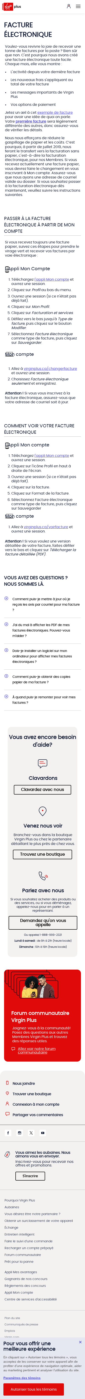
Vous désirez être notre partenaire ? (32, 1214)
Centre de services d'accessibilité (31, 1299)
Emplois (10, 1331)
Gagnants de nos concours (26, 1279)
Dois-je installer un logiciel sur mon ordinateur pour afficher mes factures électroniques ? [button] (42, 656)
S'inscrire (30, 1176)
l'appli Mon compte (51, 279)
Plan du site (12, 1318)
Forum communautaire (23, 1255)
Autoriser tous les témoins (34, 1389)
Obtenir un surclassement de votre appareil (39, 1221)
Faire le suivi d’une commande (29, 1241)
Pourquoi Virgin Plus (20, 1200)
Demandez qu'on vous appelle (43, 923)
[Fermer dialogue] (80, 1342)
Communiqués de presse (21, 1324)
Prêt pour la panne (19, 1261)
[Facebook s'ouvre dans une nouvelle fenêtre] (8, 1135)
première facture (31, 121)
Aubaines (12, 1207)
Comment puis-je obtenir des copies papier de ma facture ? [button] (41, 679)
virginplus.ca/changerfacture (50, 369)
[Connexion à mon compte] (68, 6)
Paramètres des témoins (22, 1378)
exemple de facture (55, 112)
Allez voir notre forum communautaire (37, 1050)
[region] (42, 1368)
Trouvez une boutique (42, 854)
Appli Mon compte (19, 1292)
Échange (11, 1227)
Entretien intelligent (19, 1234)
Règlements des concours (25, 1286)
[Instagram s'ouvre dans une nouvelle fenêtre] (19, 1135)
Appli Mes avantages (21, 1272)
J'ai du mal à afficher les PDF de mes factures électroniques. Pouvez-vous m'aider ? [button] (41, 631)
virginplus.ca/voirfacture (46, 527)
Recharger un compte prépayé (29, 1248)
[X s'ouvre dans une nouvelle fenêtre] (31, 1135)
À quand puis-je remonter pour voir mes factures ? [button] (43, 700)
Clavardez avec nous (42, 790)
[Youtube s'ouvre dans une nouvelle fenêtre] (42, 1135)
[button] (78, 6)
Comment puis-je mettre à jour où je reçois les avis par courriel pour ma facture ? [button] (46, 605)
